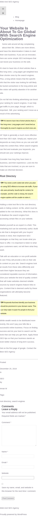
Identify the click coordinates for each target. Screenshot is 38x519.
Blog (17, 17)
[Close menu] (3, 13)
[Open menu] (3, 8)
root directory (5, 401)
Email (5, 462)
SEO (2, 379)
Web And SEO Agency (9, 2)
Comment (6, 422)
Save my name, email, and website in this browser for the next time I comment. (19, 489)
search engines (18, 401)
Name (5, 452)
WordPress (22, 514)
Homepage (19, 20)
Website (5, 473)
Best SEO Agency (7, 352)
